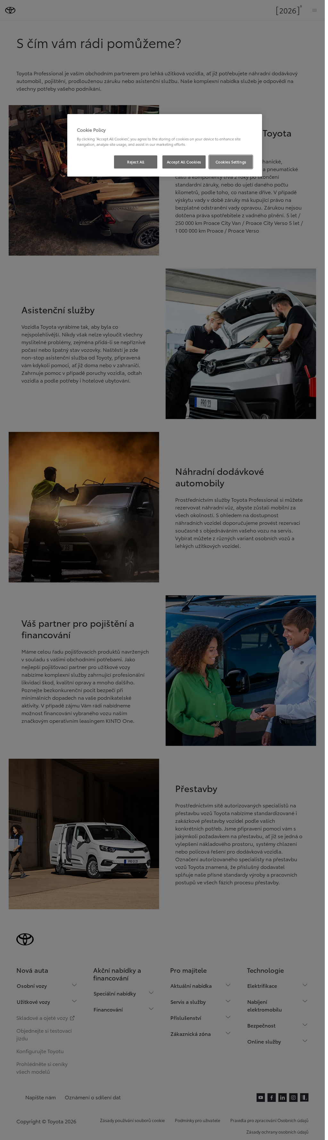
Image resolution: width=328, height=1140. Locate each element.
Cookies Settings (231, 161)
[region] (164, 145)
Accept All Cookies (184, 161)
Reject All (135, 161)
